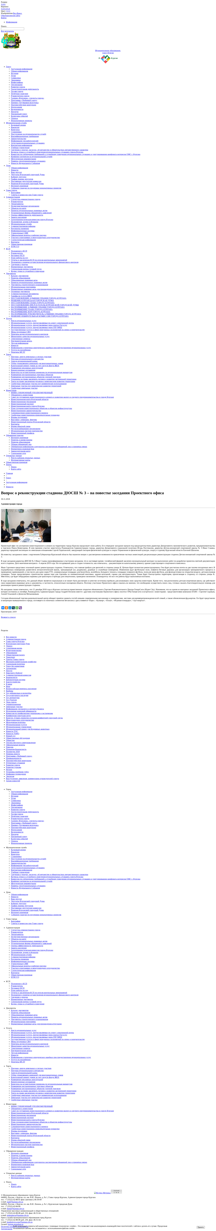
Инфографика (17, 82)
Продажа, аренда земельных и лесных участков (31, 357)
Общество (10, 740)
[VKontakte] (2, 607)
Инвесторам (11, 390)
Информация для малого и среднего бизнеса (25, 709)
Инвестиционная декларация (23, 402)
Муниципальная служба (16, 123)
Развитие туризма (13, 767)
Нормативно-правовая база (22, 449)
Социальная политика (15, 664)
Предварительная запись (21, 341)
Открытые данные (14, 456)
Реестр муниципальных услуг (23, 321)
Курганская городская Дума (18, 644)
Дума (8, 165)
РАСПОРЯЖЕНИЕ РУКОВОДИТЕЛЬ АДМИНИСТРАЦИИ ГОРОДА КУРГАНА (46, 314)
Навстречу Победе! (14, 673)
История (14, 73)
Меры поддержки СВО (21, 332)
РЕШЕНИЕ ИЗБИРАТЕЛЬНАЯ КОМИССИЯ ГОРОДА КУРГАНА (40, 316)
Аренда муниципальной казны (24, 361)
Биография (15, 192)
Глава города (11, 190)
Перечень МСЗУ (18, 352)
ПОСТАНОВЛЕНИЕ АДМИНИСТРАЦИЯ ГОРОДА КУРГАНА (38, 298)
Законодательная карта (20, 451)
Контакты (15, 242)
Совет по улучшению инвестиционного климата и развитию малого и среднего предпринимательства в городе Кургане (62, 397)
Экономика (16, 80)
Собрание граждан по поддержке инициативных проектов (36, 188)
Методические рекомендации (23, 159)
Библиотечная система (15, 680)
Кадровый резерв (18, 125)
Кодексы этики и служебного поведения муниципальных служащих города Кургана (47, 152)
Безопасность (11, 677)
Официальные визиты (15, 745)
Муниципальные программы (23, 287)
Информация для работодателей (24, 141)
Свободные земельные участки (24, 388)
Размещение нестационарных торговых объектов (32, 375)
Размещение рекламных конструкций (27, 368)
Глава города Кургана (15, 641)
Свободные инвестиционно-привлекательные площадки (35, 415)
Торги (8, 354)
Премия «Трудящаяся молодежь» (25, 103)
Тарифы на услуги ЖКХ (21, 296)
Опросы (14, 118)
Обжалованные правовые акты (24, 280)
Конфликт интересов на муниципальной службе (31, 156)
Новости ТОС (12, 731)
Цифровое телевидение (16, 774)
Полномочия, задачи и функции (24, 222)
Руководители (17, 201)
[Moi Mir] (9, 607)
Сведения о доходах (19, 264)
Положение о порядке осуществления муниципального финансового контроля (44, 262)
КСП (8, 249)
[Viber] (20, 607)
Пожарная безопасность (16, 749)
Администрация (13, 197)
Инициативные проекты (21, 121)
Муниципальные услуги (16, 725)
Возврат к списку (8, 617)
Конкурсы (15, 130)
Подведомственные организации (25, 206)
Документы (11, 273)
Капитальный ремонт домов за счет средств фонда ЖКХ (35, 366)
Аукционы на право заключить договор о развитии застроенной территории (43, 379)
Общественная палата (15, 655)
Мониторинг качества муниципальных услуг (30, 336)
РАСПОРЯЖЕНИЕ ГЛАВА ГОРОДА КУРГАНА (32, 309)
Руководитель (17, 253)
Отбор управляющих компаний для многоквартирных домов (37, 363)
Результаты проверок (20, 228)
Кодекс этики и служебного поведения (27, 271)
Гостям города (17, 91)
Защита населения (18, 217)
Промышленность (13, 758)
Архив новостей (13, 781)
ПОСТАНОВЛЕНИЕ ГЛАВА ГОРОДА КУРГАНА (32, 303)
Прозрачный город (19, 114)
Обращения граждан (15, 435)
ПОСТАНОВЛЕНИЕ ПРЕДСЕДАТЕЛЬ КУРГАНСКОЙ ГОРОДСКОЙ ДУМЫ (45, 305)
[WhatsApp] (16, 607)
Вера (8, 686)
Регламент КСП (17, 255)
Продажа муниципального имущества (27, 359)
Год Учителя (11, 700)
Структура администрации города (25, 199)
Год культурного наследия (17, 695)
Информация (11, 22)
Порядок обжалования (20, 278)
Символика (16, 78)
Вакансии (15, 127)
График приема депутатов (22, 179)
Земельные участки (14, 707)
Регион (9, 770)
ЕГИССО (15, 246)
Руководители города (20, 96)
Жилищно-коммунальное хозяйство (21, 662)
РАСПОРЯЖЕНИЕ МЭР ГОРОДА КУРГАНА (30, 312)
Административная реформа (23, 226)
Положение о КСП (19, 251)
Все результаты (7, 31)
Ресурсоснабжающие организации (25, 429)
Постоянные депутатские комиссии (26, 181)
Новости (14, 170)
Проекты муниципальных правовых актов (29, 210)
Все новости (11, 637)
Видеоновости (17, 109)
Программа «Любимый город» (24, 100)
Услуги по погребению (21, 350)
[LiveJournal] (13, 607)
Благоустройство (13, 682)
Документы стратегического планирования (29, 285)
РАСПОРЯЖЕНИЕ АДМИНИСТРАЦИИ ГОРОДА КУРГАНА (38, 307)
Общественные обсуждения (18, 738)
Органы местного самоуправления (21, 743)
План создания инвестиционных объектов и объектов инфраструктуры (41, 408)
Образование (11, 653)
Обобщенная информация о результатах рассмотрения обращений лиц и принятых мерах (49, 447)
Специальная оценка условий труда (26, 269)
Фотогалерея (16, 107)
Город (8, 67)
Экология (10, 776)
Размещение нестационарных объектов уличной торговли (36, 377)
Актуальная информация (21, 69)
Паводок (9, 747)
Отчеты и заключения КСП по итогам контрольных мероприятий (39, 260)
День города (11, 702)
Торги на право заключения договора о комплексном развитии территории (43, 381)
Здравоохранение (13, 704)
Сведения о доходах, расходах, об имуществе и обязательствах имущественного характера (49, 150)
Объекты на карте (18, 208)
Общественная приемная (21, 244)
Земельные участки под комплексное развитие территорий (36, 386)
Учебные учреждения (20, 148)
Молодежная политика (16, 722)
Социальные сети (18, 453)
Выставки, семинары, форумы (24, 420)
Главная (9, 473)
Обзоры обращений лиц (21, 444)
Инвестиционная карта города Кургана (27, 406)
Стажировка (16, 132)
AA (2, 9)
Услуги (9, 318)
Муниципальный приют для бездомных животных (28, 729)
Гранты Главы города (15, 659)
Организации (16, 85)
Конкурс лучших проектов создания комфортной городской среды (34, 718)
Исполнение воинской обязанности (21, 711)
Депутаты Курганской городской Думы (28, 174)
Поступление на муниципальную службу (28, 134)
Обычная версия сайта (10, 15)
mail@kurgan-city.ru (15, 1202)
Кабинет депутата (18, 177)
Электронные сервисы (20, 339)
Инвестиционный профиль (22, 433)
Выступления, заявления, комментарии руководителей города (32, 778)
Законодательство (18, 139)
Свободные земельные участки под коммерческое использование (39, 384)
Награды (14, 112)
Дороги (9, 646)
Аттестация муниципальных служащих (28, 143)
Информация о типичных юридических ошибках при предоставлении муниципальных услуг (51, 348)
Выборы (9, 691)
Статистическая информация (23, 240)
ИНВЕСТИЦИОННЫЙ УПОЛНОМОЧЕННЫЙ (32, 393)
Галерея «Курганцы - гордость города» (27, 98)
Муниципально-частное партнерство (27, 431)
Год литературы (13, 698)
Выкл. (19, 13)
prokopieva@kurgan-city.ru (18, 1215)
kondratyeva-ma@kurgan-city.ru (19, 1222)
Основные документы (20, 291)
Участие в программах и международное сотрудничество (35, 237)
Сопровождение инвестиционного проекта (29, 413)
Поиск (9, 464)
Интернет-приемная (19, 186)
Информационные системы (22, 231)
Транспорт (10, 657)
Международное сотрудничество (20, 720)
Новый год (10, 736)
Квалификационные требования (25, 136)
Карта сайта (16, 469)
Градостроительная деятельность (25, 89)
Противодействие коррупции (23, 105)
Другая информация (19, 343)
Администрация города (16, 639)
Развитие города (18, 87)
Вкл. (15, 13)
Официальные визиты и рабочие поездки (28, 235)
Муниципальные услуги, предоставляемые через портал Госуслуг (39, 325)
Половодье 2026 (13, 752)
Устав (13, 76)
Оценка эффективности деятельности (27, 215)
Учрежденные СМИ (19, 233)
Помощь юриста (13, 754)
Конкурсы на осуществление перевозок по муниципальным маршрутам (41, 372)
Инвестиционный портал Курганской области (30, 422)
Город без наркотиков (15, 666)
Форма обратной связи (20, 426)
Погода (9, 671)
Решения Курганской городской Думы (27, 183)
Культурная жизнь (13, 650)
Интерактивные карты (20, 460)
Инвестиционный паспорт (22, 404)
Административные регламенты (25, 294)
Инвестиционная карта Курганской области (29, 399)
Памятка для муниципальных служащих (28, 161)
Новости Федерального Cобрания (25, 163)
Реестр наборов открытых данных (25, 458)
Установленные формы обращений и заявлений (31, 213)
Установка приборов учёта (17, 772)
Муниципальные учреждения (18, 727)
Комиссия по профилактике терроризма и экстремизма (29, 713)
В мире (9, 684)
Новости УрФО (12, 734)
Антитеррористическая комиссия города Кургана (32, 219)
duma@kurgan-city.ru (15, 1209)
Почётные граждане (19, 94)
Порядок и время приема (21, 440)
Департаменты (17, 204)
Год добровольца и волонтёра (18, 693)
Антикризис (11, 668)
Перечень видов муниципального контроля (29, 334)
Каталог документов (19, 276)
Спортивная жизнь (14, 648)
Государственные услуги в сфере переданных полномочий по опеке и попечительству (48, 330)
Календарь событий (19, 116)
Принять (201, 1227)
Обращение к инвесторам (22, 395)
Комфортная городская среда (18, 716)
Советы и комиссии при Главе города (27, 195)
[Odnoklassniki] (6, 607)
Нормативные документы (22, 267)
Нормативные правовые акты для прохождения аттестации (36, 289)
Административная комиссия (18, 675)
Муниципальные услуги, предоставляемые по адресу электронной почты (42, 323)
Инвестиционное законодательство (26, 411)
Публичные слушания (15, 763)
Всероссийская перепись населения (21, 689)
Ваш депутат (16, 172)
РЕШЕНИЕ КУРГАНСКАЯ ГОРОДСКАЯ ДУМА (32, 300)
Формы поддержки (19, 417)
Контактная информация (21, 145)
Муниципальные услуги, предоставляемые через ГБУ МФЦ (36, 327)
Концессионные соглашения (23, 370)
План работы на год (19, 258)
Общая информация (19, 71)
